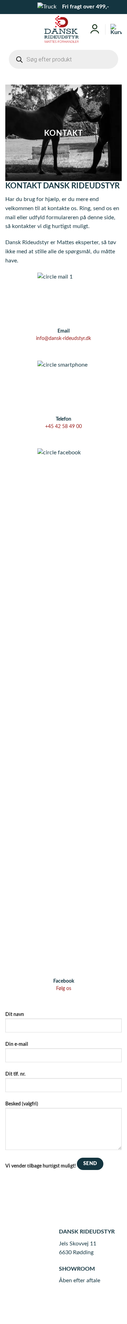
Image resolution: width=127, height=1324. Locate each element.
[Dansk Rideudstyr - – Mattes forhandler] (61, 29)
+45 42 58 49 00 (63, 426)
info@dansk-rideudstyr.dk (63, 338)
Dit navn (14, 1014)
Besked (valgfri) (21, 1103)
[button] (10, 29)
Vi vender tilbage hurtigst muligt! (40, 1166)
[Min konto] (95, 29)
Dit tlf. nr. (15, 1074)
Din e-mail (16, 1044)
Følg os (63, 988)
